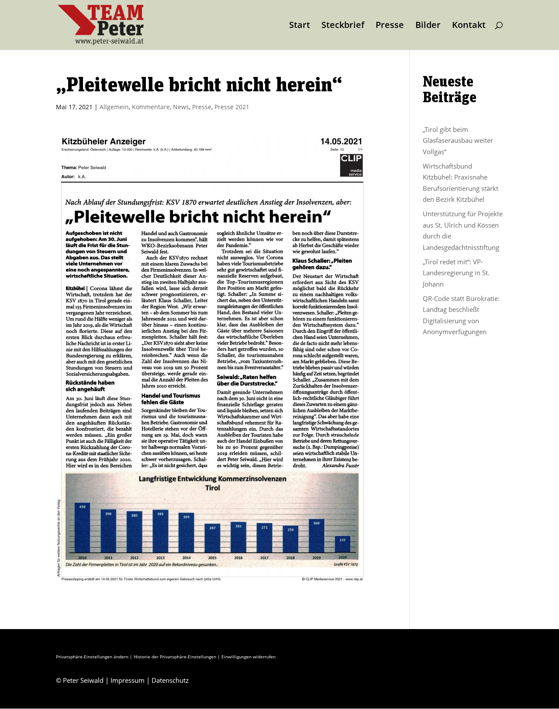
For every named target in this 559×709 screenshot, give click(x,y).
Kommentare (151, 107)
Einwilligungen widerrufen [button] (248, 657)
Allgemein (114, 107)
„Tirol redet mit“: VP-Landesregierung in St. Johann (456, 272)
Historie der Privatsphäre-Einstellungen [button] (175, 657)
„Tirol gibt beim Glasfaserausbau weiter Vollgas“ (458, 140)
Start (299, 26)
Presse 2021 (231, 107)
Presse (390, 26)
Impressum (127, 680)
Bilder (428, 26)
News (181, 107)
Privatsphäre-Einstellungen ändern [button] (92, 657)
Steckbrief (342, 26)
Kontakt (469, 26)
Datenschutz (170, 680)
